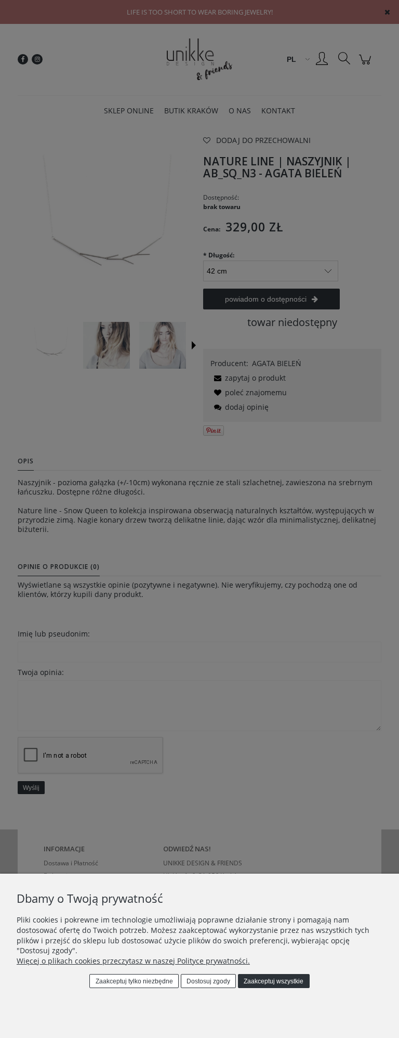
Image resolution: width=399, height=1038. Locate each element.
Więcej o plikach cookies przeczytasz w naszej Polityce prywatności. (133, 961)
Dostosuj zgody (208, 981)
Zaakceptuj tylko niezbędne (134, 981)
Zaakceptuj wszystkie (273, 981)
